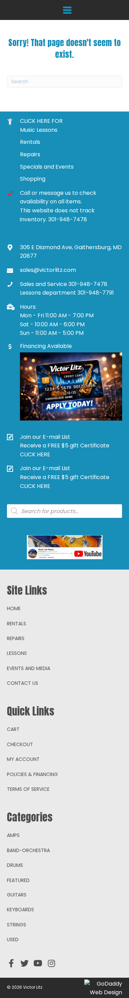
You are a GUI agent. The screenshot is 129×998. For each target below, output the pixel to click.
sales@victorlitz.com (48, 270)
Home (14, 608)
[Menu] (67, 10)
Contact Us (22, 683)
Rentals (30, 142)
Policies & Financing (32, 774)
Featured (18, 880)
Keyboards (20, 909)
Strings (16, 924)
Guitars (16, 894)
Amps (13, 835)
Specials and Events (47, 167)
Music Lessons (38, 130)
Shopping (32, 179)
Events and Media (28, 668)
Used (13, 939)
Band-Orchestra (28, 850)
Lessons (17, 653)
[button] (11, 963)
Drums (15, 865)
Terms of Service (28, 789)
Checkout (20, 744)
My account (23, 759)
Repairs (30, 154)
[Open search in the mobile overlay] (64, 511)
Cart (13, 729)
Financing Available (46, 346)
